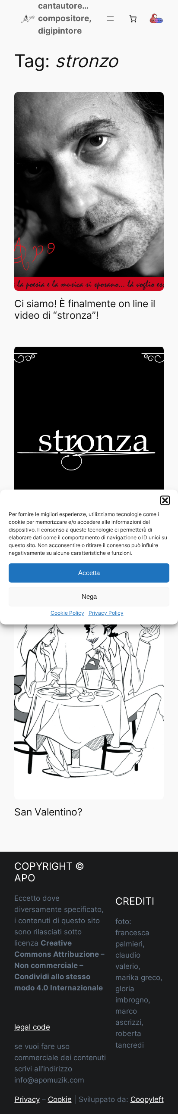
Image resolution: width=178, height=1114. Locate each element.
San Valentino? (48, 812)
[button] (165, 500)
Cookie (60, 1099)
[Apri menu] (110, 18)
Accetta (89, 572)
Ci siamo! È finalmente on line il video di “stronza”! (84, 310)
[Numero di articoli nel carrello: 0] (133, 18)
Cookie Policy (67, 613)
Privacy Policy (106, 613)
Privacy (27, 1099)
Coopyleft (147, 1099)
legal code (32, 1027)
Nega (89, 596)
